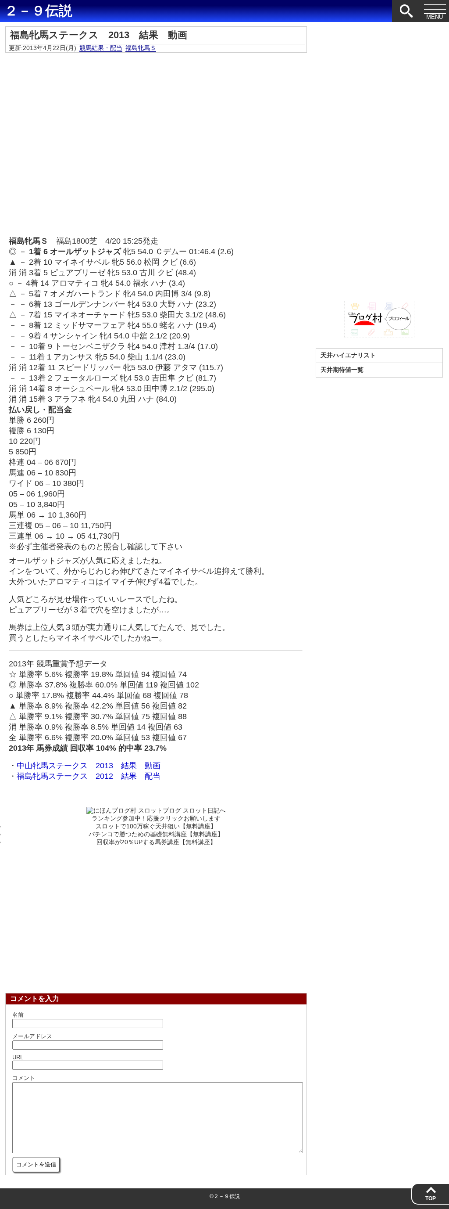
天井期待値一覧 (342, 369)
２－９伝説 (38, 11)
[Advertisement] (156, 912)
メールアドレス (32, 1036)
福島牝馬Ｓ (140, 47)
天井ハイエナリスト (348, 355)
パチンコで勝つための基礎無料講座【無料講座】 (156, 834)
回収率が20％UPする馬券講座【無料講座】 (156, 842)
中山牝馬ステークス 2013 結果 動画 (88, 765)
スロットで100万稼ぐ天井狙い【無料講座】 (156, 826)
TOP (430, 1198)
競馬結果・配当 (100, 47)
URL (17, 1057)
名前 (18, 1014)
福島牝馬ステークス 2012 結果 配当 (88, 776)
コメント (23, 1078)
